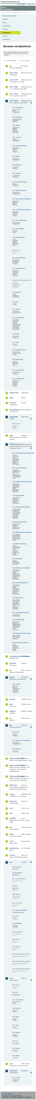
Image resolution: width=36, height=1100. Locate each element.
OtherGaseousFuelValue (18, 568)
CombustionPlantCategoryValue (18, 453)
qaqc (16, 302)
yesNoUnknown (18, 378)
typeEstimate (18, 359)
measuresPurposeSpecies (18, 209)
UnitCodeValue (18, 619)
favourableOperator (18, 145)
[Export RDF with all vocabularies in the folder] (31, 103)
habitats (17, 156)
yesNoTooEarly (18, 370)
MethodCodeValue (18, 544)
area (16, 992)
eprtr (11, 435)
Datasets (5, 19)
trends (17, 342)
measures (18, 173)
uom (11, 978)
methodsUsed (18, 229)
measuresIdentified (18, 182)
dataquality (14, 417)
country (17, 1077)
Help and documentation (10, 16)
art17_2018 (14, 101)
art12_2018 (14, 80)
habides (13, 711)
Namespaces (6, 39)
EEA (10, 2)
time (16, 1041)
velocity (17, 1048)
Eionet (10, 12)
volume (17, 1055)
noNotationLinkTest (18, 910)
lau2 (11, 813)
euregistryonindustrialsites (15, 656)
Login (21, 4)
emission (18, 1008)
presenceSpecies (18, 268)
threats (17, 334)
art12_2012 (14, 73)
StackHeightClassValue (18, 612)
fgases (12, 677)
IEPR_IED (13, 785)
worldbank (14, 1071)
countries (18, 137)
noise (12, 841)
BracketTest (18, 873)
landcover (13, 801)
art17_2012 (14, 94)
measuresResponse (18, 220)
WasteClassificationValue (18, 633)
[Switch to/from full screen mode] (24, 4)
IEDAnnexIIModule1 (15, 758)
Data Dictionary (17, 12)
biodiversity (14, 393)
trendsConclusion (18, 350)
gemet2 (12, 699)
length (17, 1016)
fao (11, 670)
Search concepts (25, 60)
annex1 (17, 732)
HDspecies (18, 165)
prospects (18, 292)
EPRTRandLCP (15, 444)
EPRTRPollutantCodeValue (18, 481)
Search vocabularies (11, 60)
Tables (4, 22)
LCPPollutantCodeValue (18, 507)
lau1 (11, 808)
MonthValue (18, 558)
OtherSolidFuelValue (18, 583)
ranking (17, 309)
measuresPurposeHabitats (18, 199)
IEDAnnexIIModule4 (15, 776)
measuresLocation (18, 190)
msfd (11, 834)
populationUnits (18, 237)
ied (11, 725)
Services (5, 36)
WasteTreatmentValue (18, 642)
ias (11, 718)
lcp (11, 827)
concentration (18, 1000)
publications (14, 848)
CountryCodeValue (18, 468)
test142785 (18, 923)
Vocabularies (7, 32)
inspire (12, 794)
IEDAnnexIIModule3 (15, 765)
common (13, 403)
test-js (17, 916)
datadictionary (15, 410)
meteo (17, 1025)
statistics (17, 1032)
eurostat (13, 663)
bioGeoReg (18, 117)
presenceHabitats (18, 257)
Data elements (7, 26)
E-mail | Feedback (8, 1094)
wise (11, 1064)
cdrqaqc (17, 125)
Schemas (5, 29)
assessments (18, 107)
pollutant (17, 749)
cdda (11, 398)
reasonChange (18, 317)
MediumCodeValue (18, 522)
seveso (12, 855)
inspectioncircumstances (18, 740)
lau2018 (12, 818)
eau (16, 886)
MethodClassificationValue (18, 532)
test (11, 862)
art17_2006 (14, 87)
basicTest (18, 867)
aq (10, 66)
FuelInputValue (18, 495)
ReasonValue (18, 597)
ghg (11, 704)
